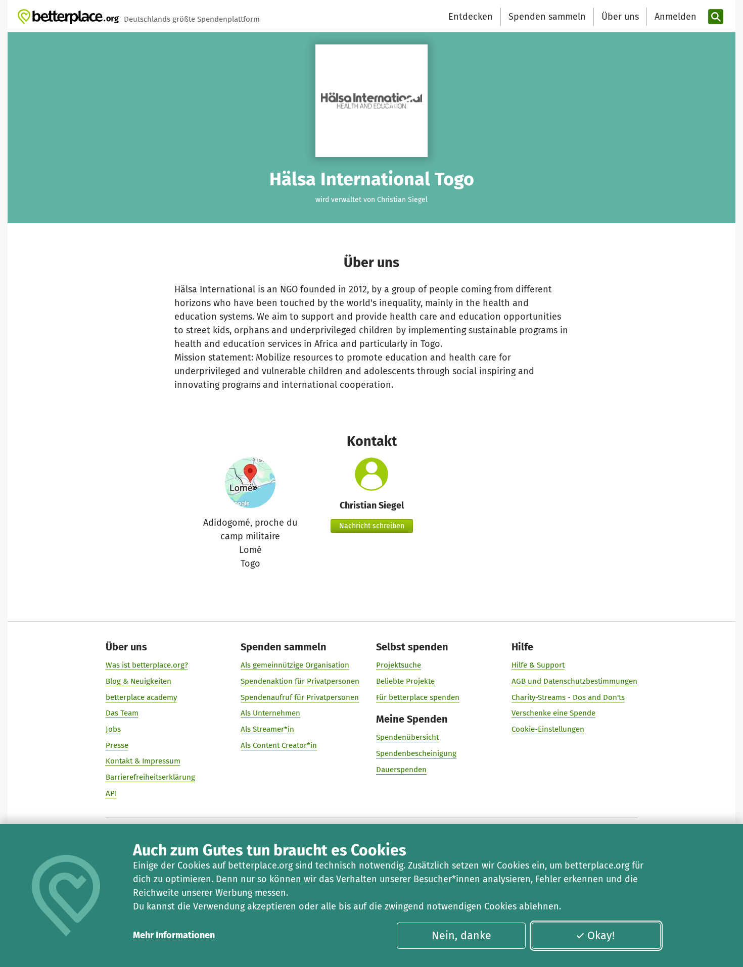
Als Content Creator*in (279, 745)
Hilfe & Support (538, 665)
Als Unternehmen (270, 713)
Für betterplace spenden (417, 697)
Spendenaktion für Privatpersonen (300, 681)
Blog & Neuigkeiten (138, 681)
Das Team (122, 713)
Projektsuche (398, 665)
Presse (117, 745)
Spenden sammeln (547, 16)
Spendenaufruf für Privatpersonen (300, 697)
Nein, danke (461, 935)
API (111, 793)
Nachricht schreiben (371, 526)
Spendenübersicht (407, 737)
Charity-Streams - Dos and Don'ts (568, 697)
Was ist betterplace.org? (147, 665)
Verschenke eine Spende (553, 713)
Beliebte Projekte (405, 681)
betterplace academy (141, 697)
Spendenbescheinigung (416, 753)
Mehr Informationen (174, 935)
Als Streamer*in (267, 729)
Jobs (113, 729)
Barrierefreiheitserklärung (150, 777)
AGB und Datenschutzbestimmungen (574, 681)
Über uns (620, 16)
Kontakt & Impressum (143, 761)
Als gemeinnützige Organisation (295, 665)
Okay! (601, 935)
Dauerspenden (401, 769)
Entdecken (470, 16)
